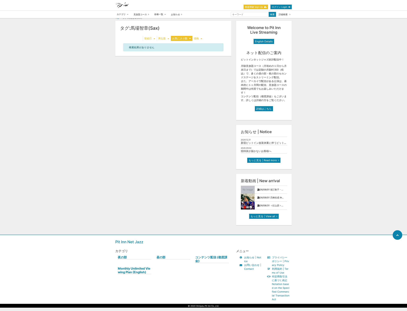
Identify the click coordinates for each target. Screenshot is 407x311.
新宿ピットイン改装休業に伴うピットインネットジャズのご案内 (278, 142)
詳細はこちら (264, 108)
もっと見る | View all (263, 216)
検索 (272, 14)
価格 (196, 38)
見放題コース (140, 14)
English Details (264, 41)
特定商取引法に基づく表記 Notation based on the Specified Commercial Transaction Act (280, 288)
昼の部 (161, 257)
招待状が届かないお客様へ (256, 151)
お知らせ (175, 14)
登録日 (148, 38)
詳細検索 (283, 14)
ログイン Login (279, 7)
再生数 (162, 38)
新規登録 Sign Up (254, 7)
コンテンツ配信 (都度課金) (211, 259)
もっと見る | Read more (263, 160)
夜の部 (122, 257)
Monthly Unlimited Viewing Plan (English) (134, 270)
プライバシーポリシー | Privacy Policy (280, 261)
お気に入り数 (179, 38)
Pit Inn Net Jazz (129, 242)
